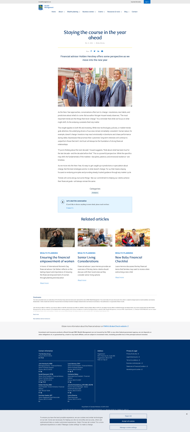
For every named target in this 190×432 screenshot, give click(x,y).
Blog (126, 12)
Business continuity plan (133, 363)
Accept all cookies (128, 421)
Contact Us (69, 208)
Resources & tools (113, 12)
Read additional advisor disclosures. (41, 318)
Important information (136, 1)
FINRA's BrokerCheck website (115, 326)
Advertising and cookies (133, 369)
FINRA (119, 410)
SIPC (125, 410)
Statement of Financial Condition (136, 366)
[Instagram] (43, 358)
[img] (57, 237)
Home (54, 12)
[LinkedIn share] (98, 51)
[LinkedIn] (41, 371)
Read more (44, 283)
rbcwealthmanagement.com (44, 1)
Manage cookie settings (128, 427)
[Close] (187, 414)
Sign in (147, 1)
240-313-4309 (47, 399)
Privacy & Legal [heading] (131, 351)
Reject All (128, 416)
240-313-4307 (76, 380)
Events (101, 12)
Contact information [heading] (46, 351)
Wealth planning (73, 12)
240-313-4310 (47, 369)
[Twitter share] (94, 51)
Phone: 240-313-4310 (45, 356)
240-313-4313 (76, 391)
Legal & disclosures (132, 357)
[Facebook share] (91, 51)
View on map (101, 360)
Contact (134, 12)
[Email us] (39, 358)
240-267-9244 (45, 391)
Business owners (88, 12)
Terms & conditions (132, 360)
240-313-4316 (76, 369)
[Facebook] (41, 358)
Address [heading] (100, 351)
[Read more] (36, 314)
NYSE (112, 410)
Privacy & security (131, 354)
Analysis (95, 193)
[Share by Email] (102, 51)
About (61, 12)
